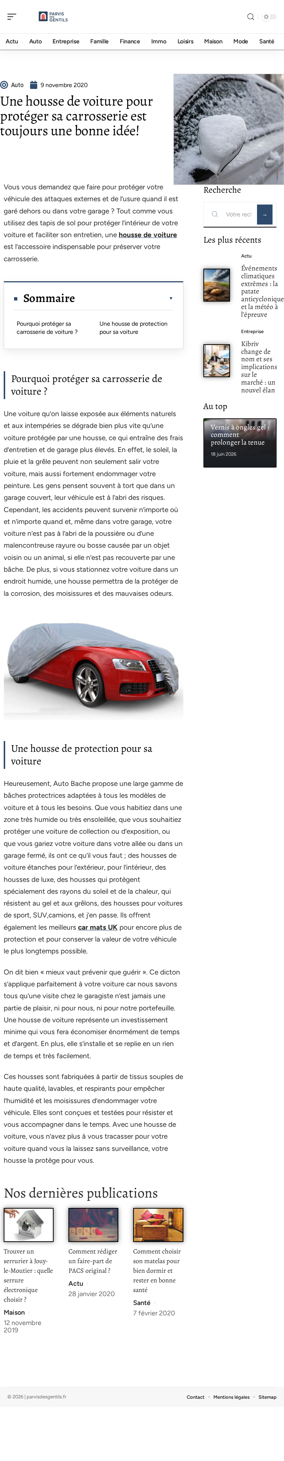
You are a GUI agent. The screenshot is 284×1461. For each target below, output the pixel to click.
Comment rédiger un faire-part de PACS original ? (92, 1261)
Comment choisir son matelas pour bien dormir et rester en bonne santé (157, 1270)
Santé (142, 1302)
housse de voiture (148, 234)
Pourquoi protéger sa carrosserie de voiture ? (47, 327)
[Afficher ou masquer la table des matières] (124, 298)
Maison (14, 1312)
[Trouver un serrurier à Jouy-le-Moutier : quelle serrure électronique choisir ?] (28, 1224)
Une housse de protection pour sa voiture (133, 327)
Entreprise (252, 331)
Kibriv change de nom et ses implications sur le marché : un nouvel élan (259, 367)
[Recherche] (251, 17)
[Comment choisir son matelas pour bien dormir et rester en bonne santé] (158, 1224)
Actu (75, 1283)
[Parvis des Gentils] (53, 16)
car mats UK (98, 927)
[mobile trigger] (13, 16)
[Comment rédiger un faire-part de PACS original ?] (93, 1224)
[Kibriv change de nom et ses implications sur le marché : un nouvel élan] (217, 361)
